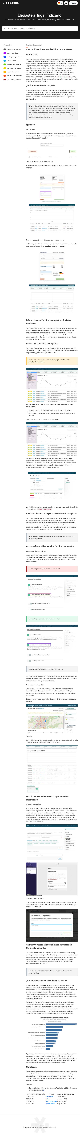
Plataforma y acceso (14, 79)
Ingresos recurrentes (14, 68)
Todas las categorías (13, 49)
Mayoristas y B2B (12, 72)
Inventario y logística (14, 64)
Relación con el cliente (14, 75)
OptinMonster (50, 1104)
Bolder (42, 1125)
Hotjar (48, 1099)
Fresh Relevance (51, 1101)
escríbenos (51, 1127)
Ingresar (73, 3)
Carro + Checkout (12, 53)
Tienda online (11, 60)
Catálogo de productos (14, 57)
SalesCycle (49, 1096)
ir (43, 1090)
